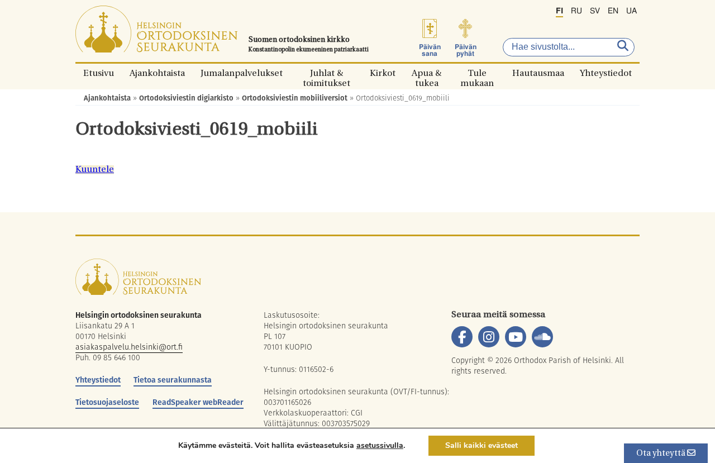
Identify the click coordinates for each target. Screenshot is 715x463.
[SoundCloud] (542, 336)
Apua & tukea (426, 73)
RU (576, 11)
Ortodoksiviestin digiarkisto (186, 98)
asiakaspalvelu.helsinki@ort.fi (129, 346)
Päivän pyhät (465, 50)
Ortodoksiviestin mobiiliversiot (294, 98)
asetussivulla (379, 446)
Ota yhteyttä (661, 454)
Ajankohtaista (157, 73)
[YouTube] (515, 336)
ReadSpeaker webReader (198, 402)
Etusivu (98, 73)
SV (595, 11)
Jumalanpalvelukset (242, 73)
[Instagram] (488, 336)
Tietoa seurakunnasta (173, 379)
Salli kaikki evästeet (481, 445)
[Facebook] (462, 336)
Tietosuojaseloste (107, 402)
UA (631, 11)
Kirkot (382, 73)
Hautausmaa (538, 73)
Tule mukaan (477, 73)
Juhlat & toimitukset (326, 73)
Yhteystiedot (606, 73)
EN (613, 11)
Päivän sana (430, 50)
